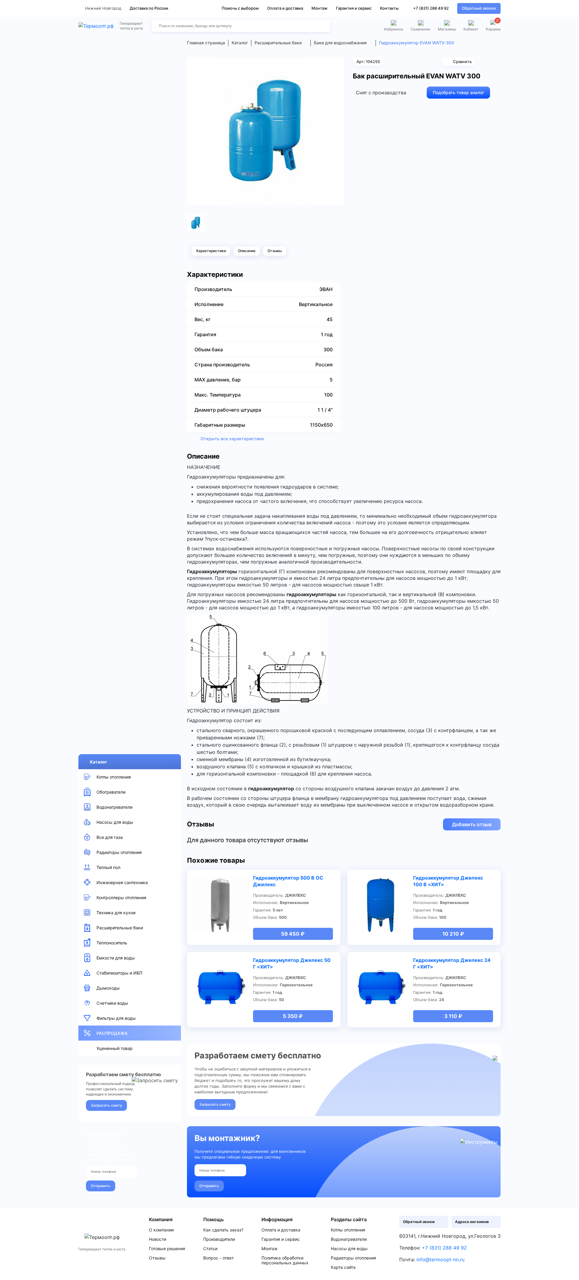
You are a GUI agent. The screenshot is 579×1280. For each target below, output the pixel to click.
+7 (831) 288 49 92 (431, 8)
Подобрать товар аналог (458, 92)
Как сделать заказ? (223, 1230)
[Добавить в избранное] (337, 64)
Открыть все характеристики (232, 438)
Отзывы (274, 250)
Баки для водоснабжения (340, 42)
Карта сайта (343, 1267)
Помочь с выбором (240, 8)
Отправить (100, 1186)
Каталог (98, 761)
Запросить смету (106, 1105)
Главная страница (206, 42)
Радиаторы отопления (353, 1258)
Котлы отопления (348, 1230)
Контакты (389, 8)
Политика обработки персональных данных (284, 1260)
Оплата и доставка (285, 8)
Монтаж (319, 8)
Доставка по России (149, 8)
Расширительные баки (278, 42)
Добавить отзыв (472, 824)
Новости (157, 1239)
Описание (246, 250)
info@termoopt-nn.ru (440, 1259)
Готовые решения (167, 1248)
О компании (161, 1230)
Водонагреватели (349, 1239)
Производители (219, 1239)
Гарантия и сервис (354, 8)
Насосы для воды (349, 1248)
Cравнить (462, 61)
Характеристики (211, 250)
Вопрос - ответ (218, 1258)
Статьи (210, 1248)
